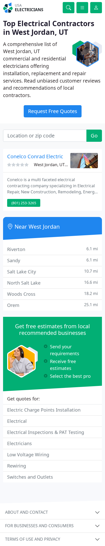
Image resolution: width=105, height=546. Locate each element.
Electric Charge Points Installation (44, 410)
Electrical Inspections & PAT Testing (45, 432)
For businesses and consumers (39, 525)
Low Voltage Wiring (28, 454)
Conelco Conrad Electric (35, 156)
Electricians (19, 443)
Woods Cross (52, 294)
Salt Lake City (52, 271)
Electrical (17, 421)
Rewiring (16, 466)
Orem (52, 305)
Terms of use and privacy (32, 539)
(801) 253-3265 (23, 202)
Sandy (52, 260)
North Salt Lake (52, 282)
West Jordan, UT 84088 (55, 164)
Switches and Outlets (30, 477)
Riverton (52, 249)
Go (94, 135)
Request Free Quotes (52, 111)
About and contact (26, 512)
